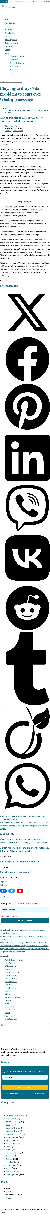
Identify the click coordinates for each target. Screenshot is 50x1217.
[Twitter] (11, 891)
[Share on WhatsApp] (27, 811)
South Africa (10, 1009)
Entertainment (11, 43)
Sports (13, 70)
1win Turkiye (10, 963)
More (7, 53)
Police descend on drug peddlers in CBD (20, 861)
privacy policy (28, 1093)
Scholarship (10, 33)
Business (9, 29)
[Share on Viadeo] (27, 758)
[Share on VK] (27, 583)
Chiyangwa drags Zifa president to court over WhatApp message (26, 111)
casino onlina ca (12, 972)
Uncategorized (11, 1019)
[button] (25, 12)
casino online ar (11, 975)
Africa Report (16, 66)
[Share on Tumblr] (27, 705)
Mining (7, 49)
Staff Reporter (11, 126)
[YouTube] (20, 891)
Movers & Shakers (17, 56)
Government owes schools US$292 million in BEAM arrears (24, 945)
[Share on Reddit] (27, 630)
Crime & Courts (17, 63)
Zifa (6, 280)
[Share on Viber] (27, 530)
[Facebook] (3, 891)
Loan (7, 36)
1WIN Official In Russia (14, 960)
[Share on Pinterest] (27, 430)
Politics (8, 26)
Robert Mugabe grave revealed (16, 872)
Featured (14, 59)
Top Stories (10, 23)
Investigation (11, 39)
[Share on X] (27, 334)
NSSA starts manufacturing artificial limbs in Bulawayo (23, 942)
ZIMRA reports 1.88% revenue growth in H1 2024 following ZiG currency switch (24, 849)
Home (7, 19)
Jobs (12, 73)
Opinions (9, 46)
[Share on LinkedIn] (27, 483)
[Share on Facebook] (27, 381)
